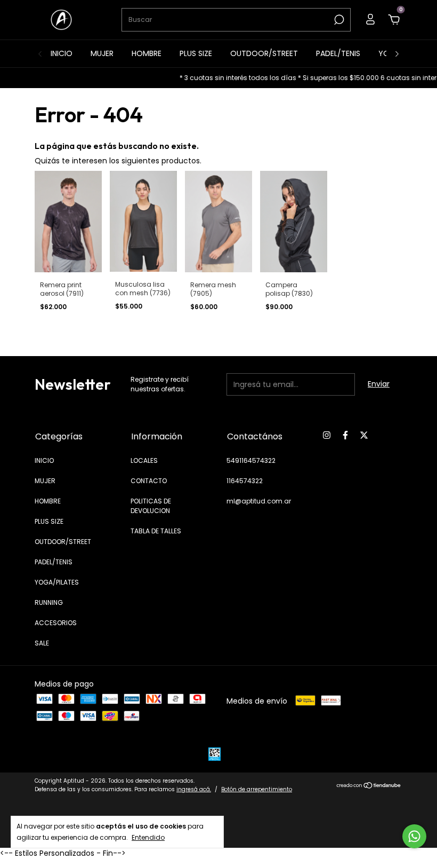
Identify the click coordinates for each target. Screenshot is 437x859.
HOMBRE (146, 53)
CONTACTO (149, 480)
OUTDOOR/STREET (264, 53)
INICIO (61, 53)
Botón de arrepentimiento (256, 789)
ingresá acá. (193, 789)
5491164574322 (251, 460)
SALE (42, 643)
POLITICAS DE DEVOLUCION (151, 506)
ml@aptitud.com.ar (258, 501)
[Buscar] (338, 19)
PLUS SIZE (196, 53)
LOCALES (144, 460)
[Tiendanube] (369, 786)
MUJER (102, 53)
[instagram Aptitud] (326, 435)
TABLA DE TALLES (156, 530)
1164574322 (244, 480)
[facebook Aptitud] (345, 435)
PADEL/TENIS (338, 53)
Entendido (148, 837)
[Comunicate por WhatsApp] (414, 836)
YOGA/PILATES (57, 582)
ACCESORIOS (56, 622)
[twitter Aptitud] (364, 435)
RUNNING (49, 602)
